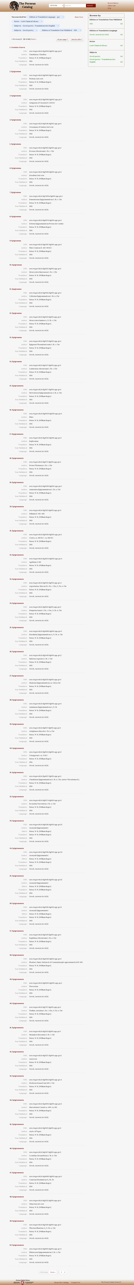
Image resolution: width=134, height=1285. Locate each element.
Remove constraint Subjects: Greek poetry (36, 30)
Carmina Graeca (18, 47)
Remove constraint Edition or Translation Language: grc (63, 17)
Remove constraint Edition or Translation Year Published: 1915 (80, 30)
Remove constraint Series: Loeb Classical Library (41, 21)
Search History (113, 3)
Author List (112, 6)
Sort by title (76, 39)
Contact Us (75, 1282)
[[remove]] (94, 23)
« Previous (44, 1272)
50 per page (62, 39)
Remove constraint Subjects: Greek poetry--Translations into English (58, 25)
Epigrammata (17, 386)
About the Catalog (61, 1282)
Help (109, 8)
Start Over (79, 17)
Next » (33, 39)
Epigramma (16, 71)
